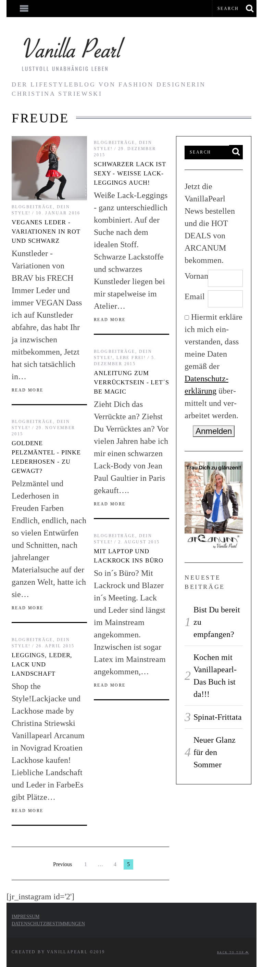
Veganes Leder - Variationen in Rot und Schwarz (46, 231)
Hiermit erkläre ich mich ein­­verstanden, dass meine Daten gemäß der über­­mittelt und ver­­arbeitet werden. (213, 366)
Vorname (196, 275)
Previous (62, 864)
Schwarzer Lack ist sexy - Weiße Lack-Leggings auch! (130, 173)
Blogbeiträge (32, 206)
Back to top (231, 952)
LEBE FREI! (131, 357)
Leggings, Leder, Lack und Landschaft (42, 664)
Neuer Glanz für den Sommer (214, 752)
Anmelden (214, 431)
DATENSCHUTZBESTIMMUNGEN (48, 923)
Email (195, 296)
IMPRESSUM (25, 916)
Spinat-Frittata (217, 717)
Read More (27, 390)
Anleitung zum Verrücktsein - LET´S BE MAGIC (131, 382)
